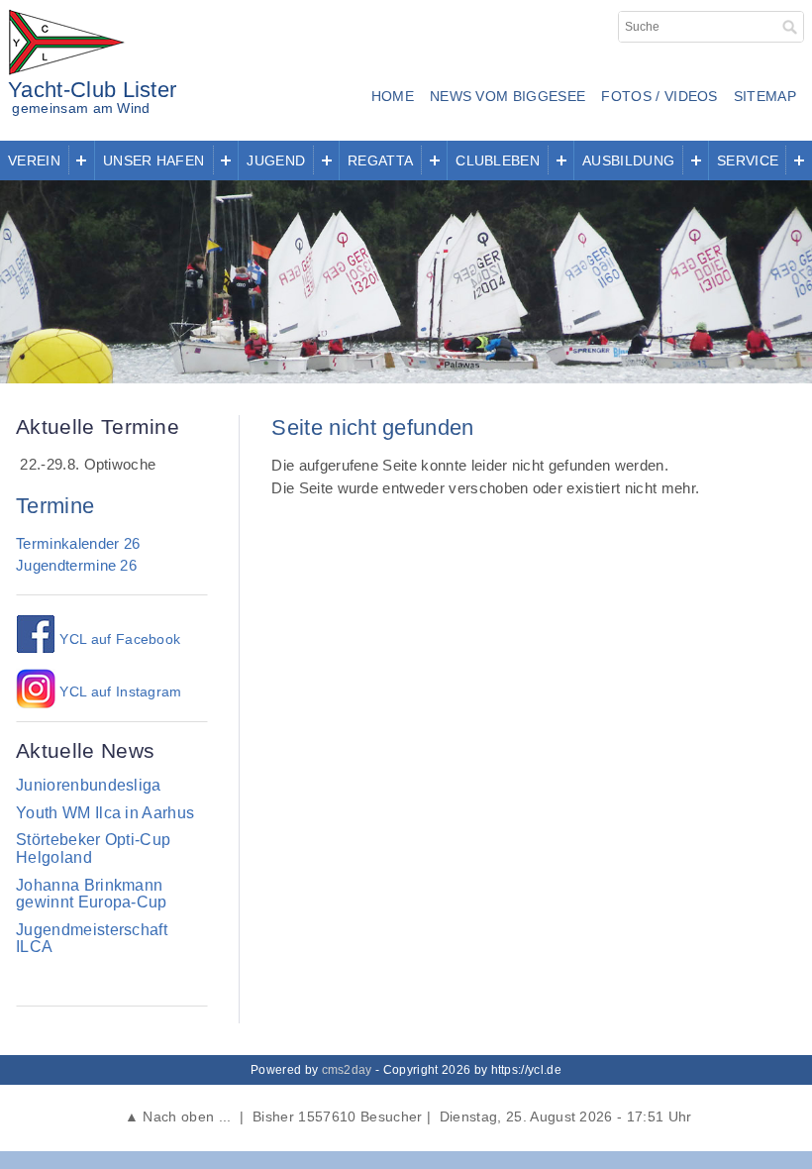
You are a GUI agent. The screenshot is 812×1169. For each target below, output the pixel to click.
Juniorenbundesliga (88, 785)
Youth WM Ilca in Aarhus (105, 812)
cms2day (347, 1070)
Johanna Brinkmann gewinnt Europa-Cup (91, 894)
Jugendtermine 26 (76, 565)
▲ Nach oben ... (177, 1116)
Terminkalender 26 (78, 543)
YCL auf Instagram (118, 692)
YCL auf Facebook (117, 639)
